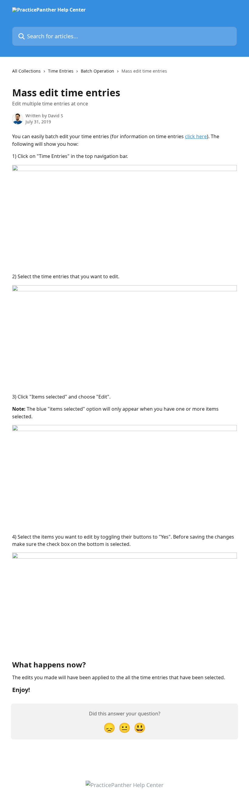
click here (196, 136)
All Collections (26, 71)
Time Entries (60, 71)
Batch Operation (97, 71)
